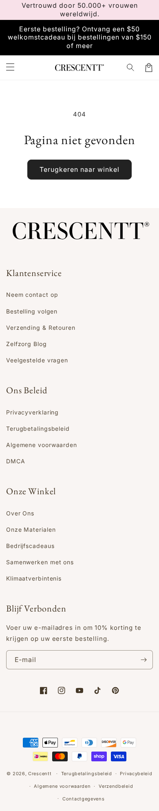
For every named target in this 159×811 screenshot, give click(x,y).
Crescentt (39, 773)
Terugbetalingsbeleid (38, 428)
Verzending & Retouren (40, 327)
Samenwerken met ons (40, 562)
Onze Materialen (31, 529)
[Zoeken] (131, 68)
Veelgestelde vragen (37, 360)
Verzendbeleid (116, 786)
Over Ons (20, 513)
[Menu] (10, 68)
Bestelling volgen (31, 311)
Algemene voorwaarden (41, 444)
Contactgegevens (83, 799)
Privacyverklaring (32, 412)
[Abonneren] (143, 659)
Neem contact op (32, 294)
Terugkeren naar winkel (79, 169)
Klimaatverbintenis (34, 578)
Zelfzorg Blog (26, 343)
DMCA (15, 461)
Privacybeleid (136, 773)
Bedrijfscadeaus (30, 545)
